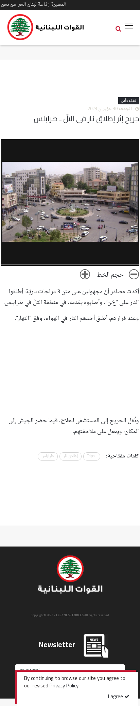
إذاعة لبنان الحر (33, 4)
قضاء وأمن (128, 101)
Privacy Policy (64, 686)
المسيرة (58, 4)
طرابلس (47, 456)
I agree (116, 697)
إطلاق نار (70, 456)
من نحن (8, 4)
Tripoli (92, 456)
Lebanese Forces (46, 27)
